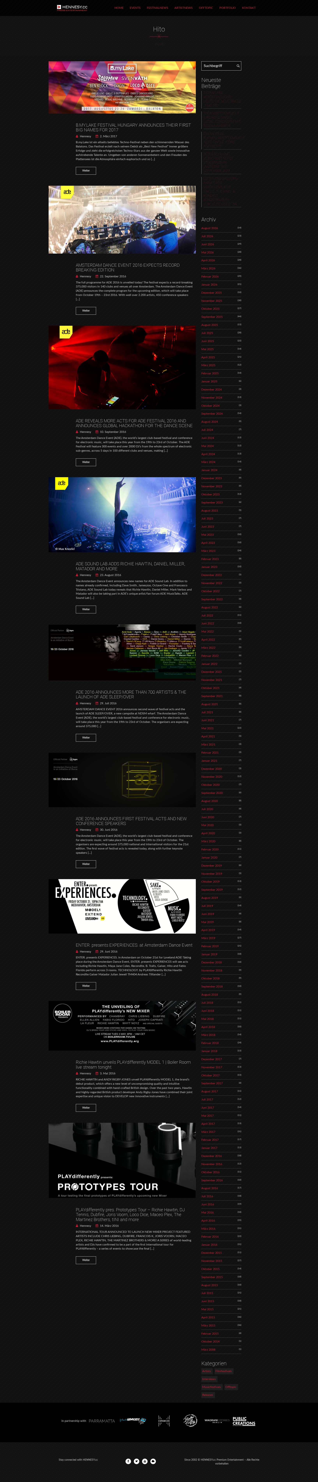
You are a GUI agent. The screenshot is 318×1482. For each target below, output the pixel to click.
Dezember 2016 (211, 1156)
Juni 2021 (207, 720)
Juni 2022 (207, 623)
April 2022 (208, 639)
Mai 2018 (207, 1019)
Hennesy (85, 136)
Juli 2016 (207, 1196)
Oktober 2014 (210, 1341)
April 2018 (208, 1027)
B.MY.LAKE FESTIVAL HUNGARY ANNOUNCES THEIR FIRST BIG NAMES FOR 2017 (133, 128)
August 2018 (209, 994)
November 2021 (211, 680)
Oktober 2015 (210, 1269)
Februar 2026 (210, 276)
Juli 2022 (207, 615)
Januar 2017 (209, 1148)
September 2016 (212, 1180)
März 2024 (208, 462)
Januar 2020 (209, 857)
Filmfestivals (223, 1371)
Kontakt (249, 7)
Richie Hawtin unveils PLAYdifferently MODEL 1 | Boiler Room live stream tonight (133, 1065)
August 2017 (209, 1091)
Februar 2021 (210, 752)
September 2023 (212, 502)
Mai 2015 (207, 1309)
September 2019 (212, 889)
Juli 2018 (207, 1002)
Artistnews (183, 7)
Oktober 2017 (210, 1075)
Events (135, 7)
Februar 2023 (210, 559)
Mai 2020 (207, 825)
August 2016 (209, 1188)
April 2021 (208, 736)
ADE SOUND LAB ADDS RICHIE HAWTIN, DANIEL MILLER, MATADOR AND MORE (130, 566)
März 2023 (208, 551)
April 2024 (208, 454)
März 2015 (208, 1325)
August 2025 (209, 325)
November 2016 (211, 1164)
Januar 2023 (209, 567)
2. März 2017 (108, 136)
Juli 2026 (207, 236)
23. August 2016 (110, 575)
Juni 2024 (207, 438)
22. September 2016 (112, 276)
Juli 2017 (207, 1099)
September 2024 (212, 413)
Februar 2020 (210, 849)
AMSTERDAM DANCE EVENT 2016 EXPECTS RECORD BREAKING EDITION (128, 268)
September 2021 (212, 696)
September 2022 (212, 599)
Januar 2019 (209, 954)
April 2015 (208, 1317)
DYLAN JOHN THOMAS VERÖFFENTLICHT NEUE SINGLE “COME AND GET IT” (222, 140)
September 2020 (212, 793)
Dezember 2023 (211, 478)
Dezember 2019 (211, 865)
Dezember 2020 (211, 768)
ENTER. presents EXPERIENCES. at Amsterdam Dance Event (134, 945)
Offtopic (206, 7)
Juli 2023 (207, 518)
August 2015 (209, 1285)
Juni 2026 (207, 244)
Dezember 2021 (211, 671)
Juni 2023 (207, 526)
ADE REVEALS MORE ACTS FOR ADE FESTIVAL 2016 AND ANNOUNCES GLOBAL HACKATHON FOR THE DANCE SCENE (134, 423)
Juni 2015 (207, 1301)
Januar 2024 (209, 470)
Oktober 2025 (210, 308)
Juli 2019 (207, 906)
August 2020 (209, 801)
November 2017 (211, 1067)
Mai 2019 (207, 922)
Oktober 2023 (210, 494)
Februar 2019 (210, 946)
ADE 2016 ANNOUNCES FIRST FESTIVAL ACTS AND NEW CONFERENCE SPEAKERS (131, 821)
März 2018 (208, 1035)
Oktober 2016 (210, 1172)
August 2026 (209, 228)
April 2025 (208, 357)
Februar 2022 (210, 655)
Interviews (209, 1379)
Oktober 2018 (210, 978)
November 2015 (211, 1261)
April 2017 (208, 1123)
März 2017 (208, 1132)
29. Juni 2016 (108, 951)
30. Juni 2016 (108, 829)
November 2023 (211, 486)
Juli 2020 (207, 809)
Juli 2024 (207, 429)
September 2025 (212, 316)
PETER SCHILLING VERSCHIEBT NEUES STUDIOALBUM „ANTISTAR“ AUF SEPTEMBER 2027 (218, 163)
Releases (207, 1394)
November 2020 (211, 776)
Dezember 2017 (211, 1059)
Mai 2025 (207, 349)
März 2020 (208, 841)
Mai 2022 (207, 631)
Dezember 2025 (211, 292)
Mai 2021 (207, 728)
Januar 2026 (209, 284)
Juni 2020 (207, 817)
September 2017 (212, 1083)
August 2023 (209, 510)
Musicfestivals (211, 1387)
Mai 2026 (207, 252)
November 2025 (211, 300)
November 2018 (211, 970)
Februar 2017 (210, 1139)
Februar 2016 (210, 1236)
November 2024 (211, 397)
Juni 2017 (207, 1107)
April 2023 (208, 542)
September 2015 (212, 1277)
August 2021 (209, 704)
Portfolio (227, 7)
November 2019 (211, 873)
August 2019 (209, 897)
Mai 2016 (207, 1212)
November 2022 (211, 583)
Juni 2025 (207, 341)
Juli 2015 (207, 1293)
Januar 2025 (209, 381)
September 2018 (212, 986)
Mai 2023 (207, 534)
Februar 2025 (210, 373)
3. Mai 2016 (107, 1073)
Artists (206, 1371)
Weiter (86, 170)
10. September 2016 (112, 431)
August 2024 (209, 421)
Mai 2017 (207, 1115)
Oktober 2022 (210, 591)
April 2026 (208, 260)
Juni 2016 (207, 1204)
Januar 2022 (209, 664)
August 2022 (209, 607)
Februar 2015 (210, 1333)
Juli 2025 (207, 333)
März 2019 (208, 938)
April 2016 (208, 1220)
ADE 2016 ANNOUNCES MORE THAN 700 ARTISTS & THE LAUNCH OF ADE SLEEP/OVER (131, 695)
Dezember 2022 (211, 575)
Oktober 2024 (210, 405)
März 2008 (208, 1349)
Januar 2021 (209, 760)
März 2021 (208, 744)
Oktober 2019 (210, 881)
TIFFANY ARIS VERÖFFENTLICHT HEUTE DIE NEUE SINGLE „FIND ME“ (222, 99)
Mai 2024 (207, 446)
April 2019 (208, 930)
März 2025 (208, 365)
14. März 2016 (109, 1225)
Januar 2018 (209, 1051)
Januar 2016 (209, 1244)
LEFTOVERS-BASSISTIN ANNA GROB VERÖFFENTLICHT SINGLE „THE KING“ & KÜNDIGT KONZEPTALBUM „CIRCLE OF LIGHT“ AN (220, 191)
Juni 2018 (207, 1010)
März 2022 (208, 647)
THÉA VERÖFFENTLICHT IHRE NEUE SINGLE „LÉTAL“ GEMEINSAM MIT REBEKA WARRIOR (222, 120)
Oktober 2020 (210, 784)
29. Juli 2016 (107, 703)
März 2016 (208, 1228)
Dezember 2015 (211, 1252)
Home (118, 7)
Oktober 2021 (210, 688)
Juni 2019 (207, 914)
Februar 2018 (210, 1043)
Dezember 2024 (211, 389)
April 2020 (208, 833)
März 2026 (208, 268)
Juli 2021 (207, 712)
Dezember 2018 (211, 962)
